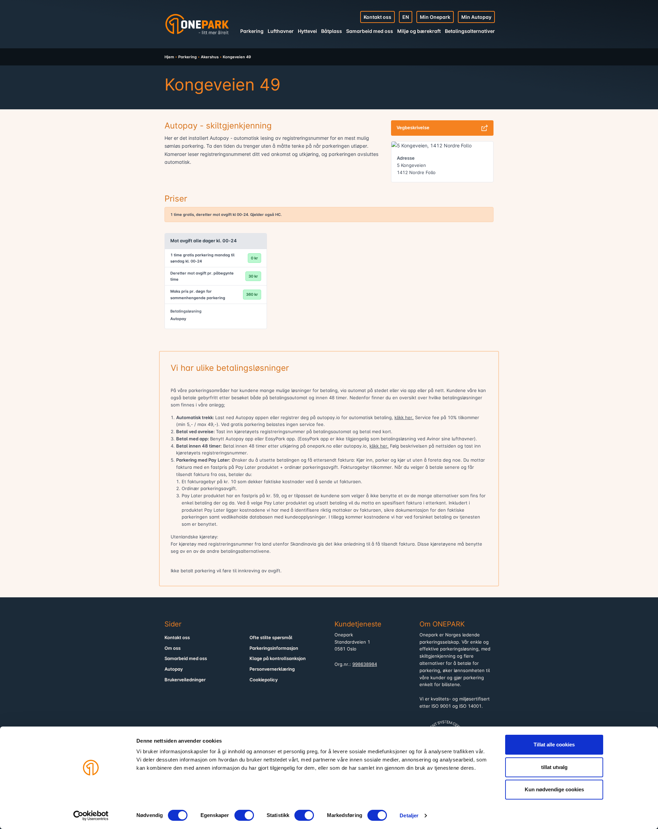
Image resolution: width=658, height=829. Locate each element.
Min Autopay (476, 17)
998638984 (364, 664)
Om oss (172, 648)
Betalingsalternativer (470, 31)
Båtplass (331, 31)
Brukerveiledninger (185, 679)
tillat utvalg (554, 767)
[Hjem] (197, 24)
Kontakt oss (377, 17)
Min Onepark (435, 17)
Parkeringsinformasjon (273, 648)
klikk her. (404, 417)
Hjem (169, 56)
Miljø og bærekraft (419, 31)
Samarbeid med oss (369, 31)
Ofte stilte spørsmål (270, 637)
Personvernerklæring (272, 669)
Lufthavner (281, 31)
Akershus (210, 56)
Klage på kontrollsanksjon (277, 658)
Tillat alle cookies (554, 744)
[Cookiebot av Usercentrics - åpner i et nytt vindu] (91, 815)
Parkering (252, 31)
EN (405, 17)
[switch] (244, 815)
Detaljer (409, 815)
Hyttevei (307, 31)
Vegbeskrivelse (413, 127)
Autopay (173, 669)
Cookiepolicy (263, 679)
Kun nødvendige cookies (554, 789)
